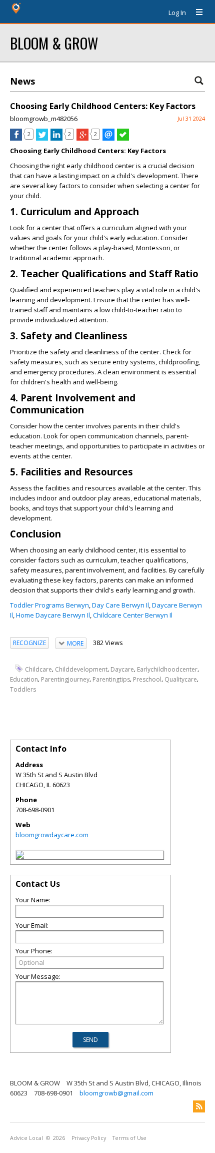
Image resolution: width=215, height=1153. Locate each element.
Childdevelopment (81, 669)
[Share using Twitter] (42, 138)
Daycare (122, 669)
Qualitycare (180, 679)
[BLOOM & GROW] (20, 856)
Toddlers (23, 689)
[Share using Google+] (82, 138)
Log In (177, 12)
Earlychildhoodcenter (167, 669)
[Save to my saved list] (123, 138)
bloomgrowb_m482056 (44, 118)
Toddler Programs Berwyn (49, 605)
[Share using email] (108, 138)
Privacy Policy (89, 1137)
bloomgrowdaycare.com (52, 834)
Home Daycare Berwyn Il (53, 615)
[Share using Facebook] (16, 138)
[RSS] (199, 1106)
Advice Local (26, 1137)
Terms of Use (129, 1137)
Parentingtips (111, 679)
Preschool (147, 679)
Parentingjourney (65, 679)
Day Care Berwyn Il (120, 605)
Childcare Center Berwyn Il (132, 615)
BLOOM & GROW (54, 43)
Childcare (38, 669)
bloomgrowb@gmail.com (117, 1092)
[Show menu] (195, 12)
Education (24, 679)
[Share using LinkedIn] (56, 138)
